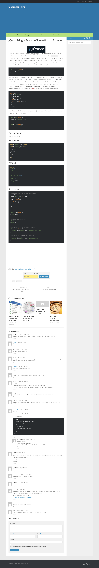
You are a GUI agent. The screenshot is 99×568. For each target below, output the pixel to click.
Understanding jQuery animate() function (40, 311)
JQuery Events (19, 281)
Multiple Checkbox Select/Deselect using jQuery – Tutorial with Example (14, 320)
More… (65, 35)
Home (10, 35)
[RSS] (89, 38)
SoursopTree (16, 409)
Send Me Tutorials (44, 276)
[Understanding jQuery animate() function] (42, 304)
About (78, 1)
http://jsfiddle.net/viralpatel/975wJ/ (24, 269)
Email (39, 533)
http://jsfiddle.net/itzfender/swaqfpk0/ (22, 497)
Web (59, 35)
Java (21, 35)
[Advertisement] (57, 19)
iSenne (15, 366)
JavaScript (52, 35)
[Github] (87, 38)
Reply (14, 338)
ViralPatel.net (17, 7)
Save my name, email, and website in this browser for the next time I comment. (28, 546)
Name (12, 533)
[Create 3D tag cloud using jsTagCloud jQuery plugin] (29, 307)
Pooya (14, 342)
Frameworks (35, 35)
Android (16, 35)
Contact (84, 1)
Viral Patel (13, 44)
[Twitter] (85, 38)
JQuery (13, 281)
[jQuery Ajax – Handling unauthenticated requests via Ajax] (56, 307)
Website (12, 539)
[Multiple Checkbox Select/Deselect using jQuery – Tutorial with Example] (15, 307)
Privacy (90, 1)
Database (43, 35)
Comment (12, 523)
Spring (27, 35)
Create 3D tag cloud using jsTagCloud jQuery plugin (28, 318)
